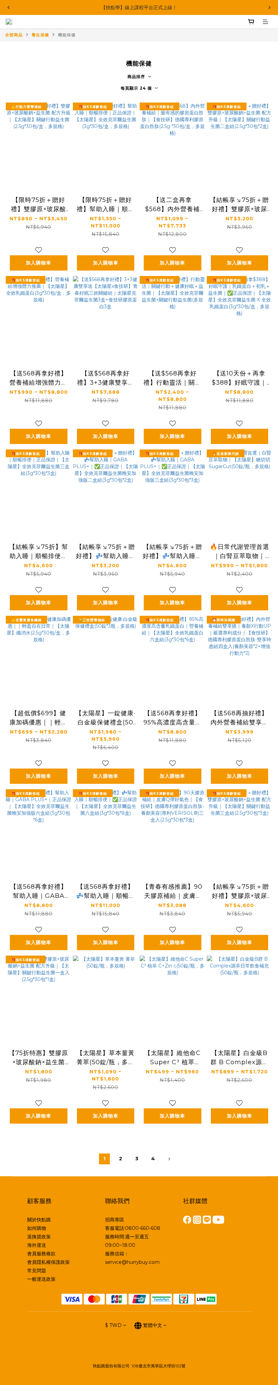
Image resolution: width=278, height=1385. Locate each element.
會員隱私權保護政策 (48, 1262)
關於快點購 (39, 1220)
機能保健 (67, 34)
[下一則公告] (269, 7)
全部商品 (14, 34)
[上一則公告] (8, 7)
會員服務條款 (41, 1254)
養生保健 (40, 34)
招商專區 (114, 1220)
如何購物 (36, 1228)
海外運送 (36, 1245)
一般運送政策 (41, 1279)
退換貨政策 (39, 1237)
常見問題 (36, 1271)
